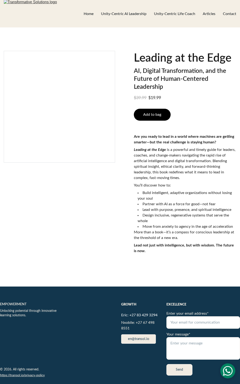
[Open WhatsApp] (227, 370)
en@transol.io (138, 339)
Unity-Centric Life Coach (174, 14)
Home (89, 14)
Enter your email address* (187, 313)
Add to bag (152, 114)
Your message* (178, 334)
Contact (229, 14)
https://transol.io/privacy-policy (22, 375)
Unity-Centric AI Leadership (123, 14)
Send (179, 369)
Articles (209, 14)
